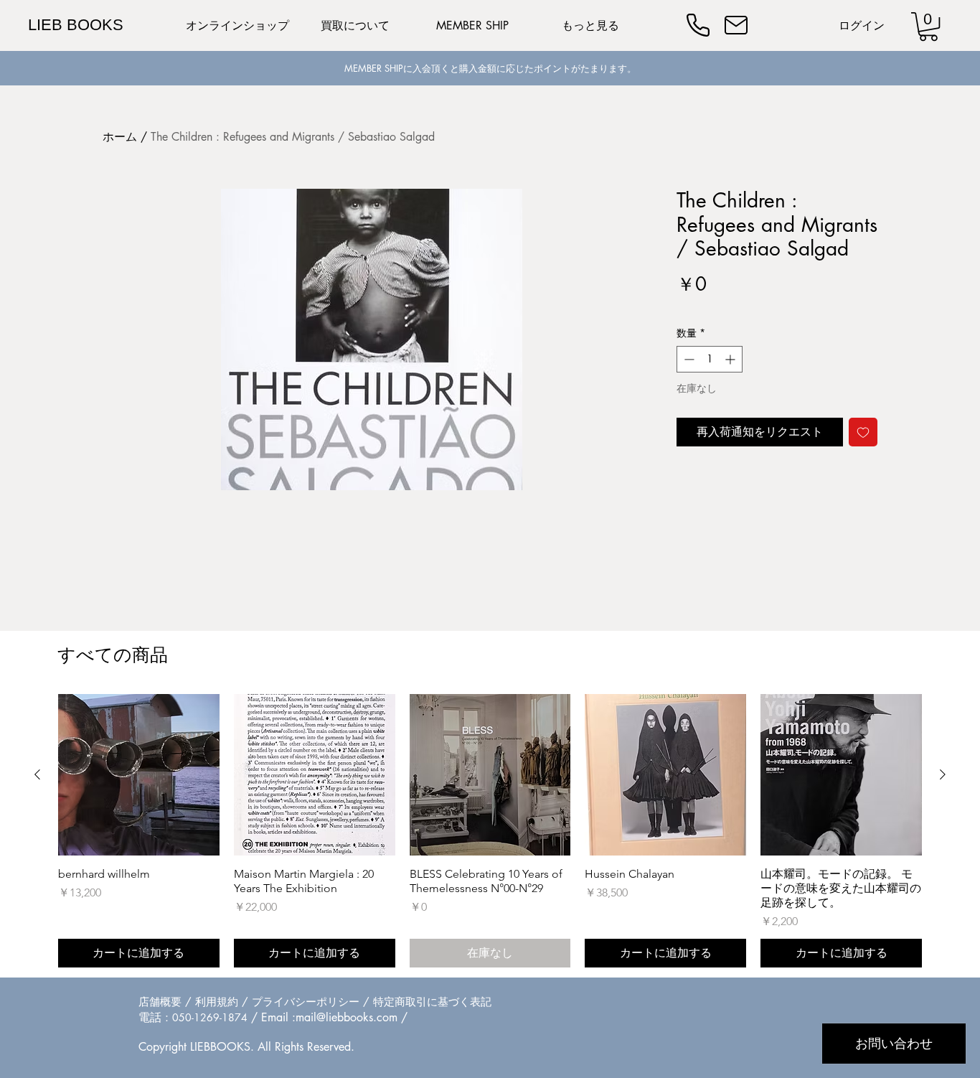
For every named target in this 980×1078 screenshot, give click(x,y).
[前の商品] (37, 774)
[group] (490, 830)
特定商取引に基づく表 (427, 1001)
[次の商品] (942, 774)
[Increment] (731, 359)
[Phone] (698, 25)
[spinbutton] (709, 359)
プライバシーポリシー (305, 1001)
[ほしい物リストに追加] (863, 432)
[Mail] (736, 25)
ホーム (120, 136)
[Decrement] (688, 359)
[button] (928, 26)
